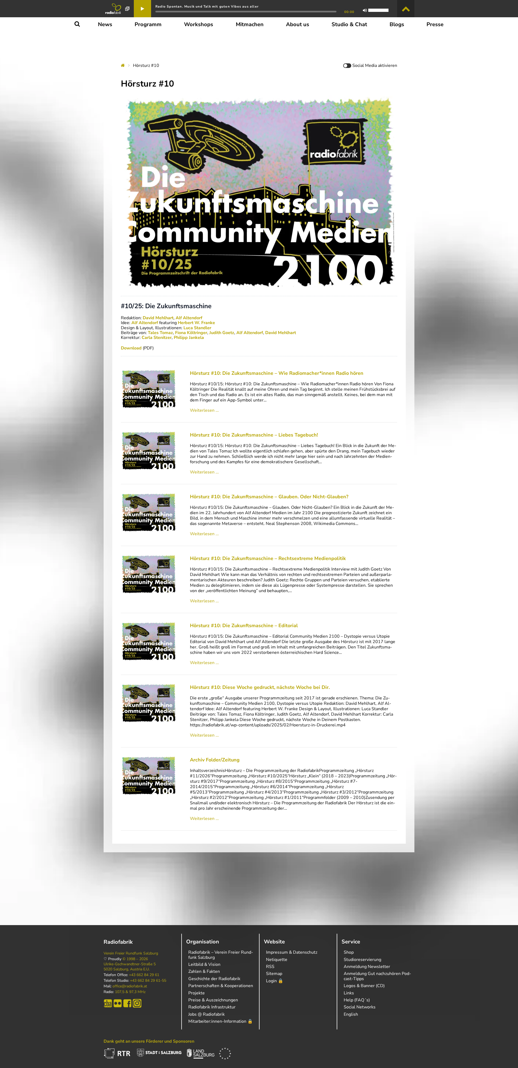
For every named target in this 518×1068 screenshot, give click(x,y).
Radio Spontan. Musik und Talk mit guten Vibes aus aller (207, 6)
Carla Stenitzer (157, 338)
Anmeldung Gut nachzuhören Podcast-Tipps (377, 976)
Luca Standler (197, 328)
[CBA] (108, 1003)
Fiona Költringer (191, 333)
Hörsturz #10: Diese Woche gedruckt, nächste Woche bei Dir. (260, 687)
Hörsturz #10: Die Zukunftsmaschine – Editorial (244, 625)
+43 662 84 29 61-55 (148, 980)
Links (349, 993)
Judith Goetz (221, 333)
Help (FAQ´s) (357, 1000)
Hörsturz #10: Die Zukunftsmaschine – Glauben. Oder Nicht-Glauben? (269, 496)
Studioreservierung (362, 960)
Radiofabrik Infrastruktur (212, 1007)
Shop (349, 952)
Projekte (196, 993)
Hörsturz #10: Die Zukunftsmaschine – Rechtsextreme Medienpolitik (268, 558)
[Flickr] (117, 1003)
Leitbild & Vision (204, 964)
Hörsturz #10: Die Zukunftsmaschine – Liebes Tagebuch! (254, 435)
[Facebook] (127, 1003)
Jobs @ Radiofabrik (206, 1014)
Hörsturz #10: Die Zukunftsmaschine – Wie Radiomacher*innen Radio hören (276, 373)
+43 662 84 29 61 (144, 975)
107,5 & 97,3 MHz (130, 992)
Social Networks (360, 1007)
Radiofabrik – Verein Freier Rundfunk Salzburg (220, 954)
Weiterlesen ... (204, 410)
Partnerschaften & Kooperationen (220, 986)
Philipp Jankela (189, 338)
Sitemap (274, 974)
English (351, 1014)
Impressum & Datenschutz (291, 952)
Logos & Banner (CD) (364, 986)
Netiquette (276, 960)
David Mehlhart (158, 318)
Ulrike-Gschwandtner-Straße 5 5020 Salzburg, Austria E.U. (130, 966)
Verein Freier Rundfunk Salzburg (131, 953)
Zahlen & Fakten (204, 971)
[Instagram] (137, 1003)
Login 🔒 (274, 981)
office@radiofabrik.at (130, 986)
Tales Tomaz (160, 333)
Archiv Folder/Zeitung (215, 760)
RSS (270, 967)
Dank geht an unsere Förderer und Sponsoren (149, 1041)
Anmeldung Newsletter (367, 967)
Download (131, 348)
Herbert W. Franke (196, 323)
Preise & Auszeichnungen (213, 1000)
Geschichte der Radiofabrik (214, 979)
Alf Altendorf (189, 318)
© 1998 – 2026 (135, 959)
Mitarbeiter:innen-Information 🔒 (220, 1021)
